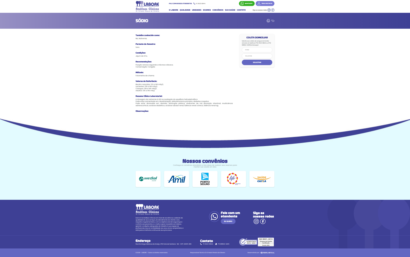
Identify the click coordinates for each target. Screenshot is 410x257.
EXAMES (207, 10)
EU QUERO (228, 221)
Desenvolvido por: (253, 252)
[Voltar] (272, 20)
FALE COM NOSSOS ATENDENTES (187, 3)
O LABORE (173, 10)
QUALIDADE (185, 10)
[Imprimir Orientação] (268, 20)
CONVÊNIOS (217, 10)
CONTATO (241, 10)
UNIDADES (196, 10)
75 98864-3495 (223, 244)
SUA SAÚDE (230, 10)
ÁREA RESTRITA (267, 3)
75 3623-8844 (208, 244)
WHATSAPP (249, 3)
